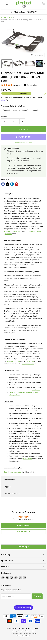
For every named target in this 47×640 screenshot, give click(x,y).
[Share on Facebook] (3, 184)
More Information (10, 479)
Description (8, 194)
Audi (10, 18)
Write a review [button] (23, 526)
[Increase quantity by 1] (22, 121)
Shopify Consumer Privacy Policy (23, 631)
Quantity (4, 116)
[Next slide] (44, 63)
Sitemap (36, 628)
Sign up (37, 596)
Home (3, 18)
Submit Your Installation (13, 472)
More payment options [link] (23, 142)
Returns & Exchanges (12, 494)
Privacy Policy (11, 628)
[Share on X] (7, 184)
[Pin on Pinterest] (16, 184)
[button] (7, 64)
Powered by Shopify (23, 636)
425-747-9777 (32, 12)
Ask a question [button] (23, 532)
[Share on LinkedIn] (12, 184)
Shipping (7, 487)
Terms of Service (24, 628)
